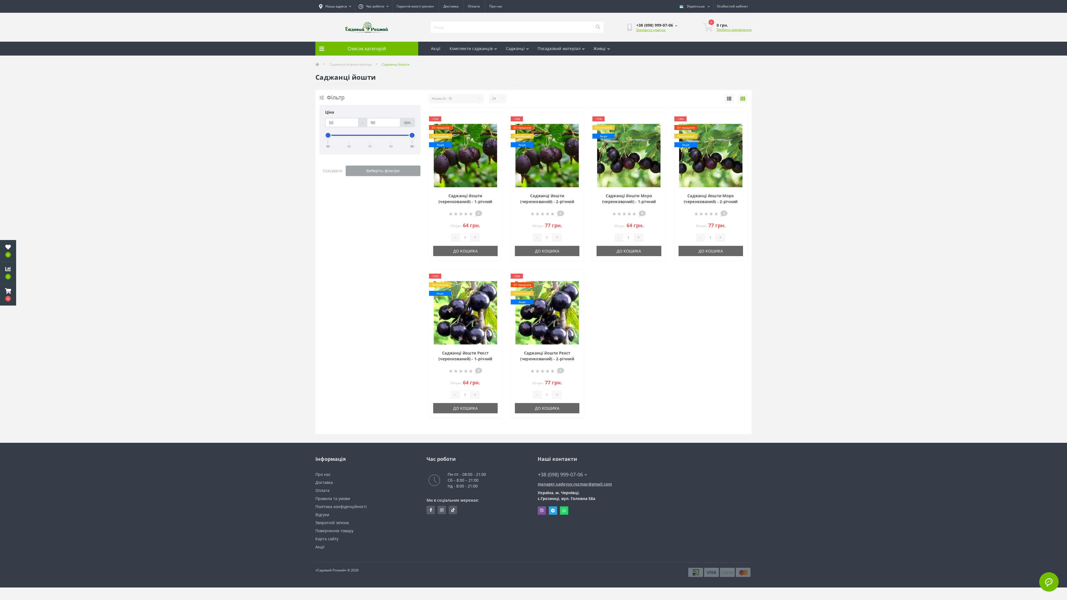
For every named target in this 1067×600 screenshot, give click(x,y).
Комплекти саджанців (471, 48)
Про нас (495, 6)
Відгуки (322, 514)
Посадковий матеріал (559, 48)
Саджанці (515, 48)
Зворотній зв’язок (332, 522)
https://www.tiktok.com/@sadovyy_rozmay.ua (453, 510)
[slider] (328, 135)
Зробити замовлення (734, 29)
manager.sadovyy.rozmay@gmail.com (575, 484)
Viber (542, 510)
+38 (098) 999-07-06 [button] (560, 474)
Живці (600, 48)
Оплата (474, 6)
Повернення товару (334, 530)
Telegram (553, 510)
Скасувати (332, 170)
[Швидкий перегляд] (493, 137)
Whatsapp (564, 510)
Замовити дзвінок (650, 30)
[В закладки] (493, 119)
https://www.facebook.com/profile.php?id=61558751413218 (431, 510)
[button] (8, 295)
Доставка (450, 6)
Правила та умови (332, 498)
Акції (436, 48)
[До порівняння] (493, 128)
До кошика (465, 251)
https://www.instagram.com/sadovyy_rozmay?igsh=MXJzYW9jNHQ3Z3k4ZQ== (442, 510)
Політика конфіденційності (341, 506)
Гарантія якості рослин (415, 6)
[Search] (598, 27)
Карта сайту (326, 538)
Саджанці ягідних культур (351, 64)
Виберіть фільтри (383, 170)
